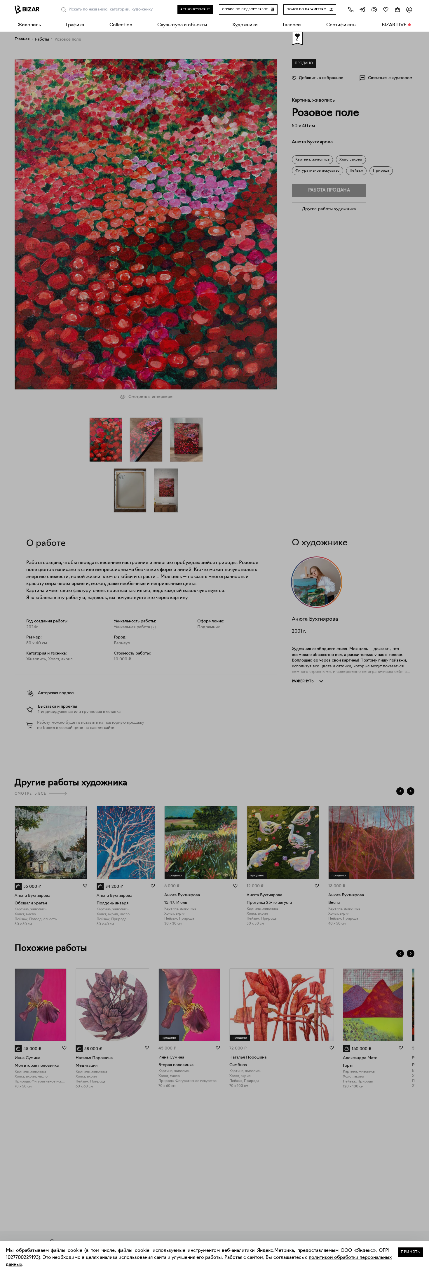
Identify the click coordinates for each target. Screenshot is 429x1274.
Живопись (29, 25)
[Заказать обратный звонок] (351, 9)
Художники (245, 25)
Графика (75, 25)
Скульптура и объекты (182, 25)
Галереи (292, 25)
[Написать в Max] (374, 9)
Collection (120, 25)
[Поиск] (63, 9)
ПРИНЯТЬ (410, 1252)
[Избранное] (386, 9)
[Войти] (409, 9)
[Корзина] (397, 9)
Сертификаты (341, 25)
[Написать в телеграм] (362, 9)
